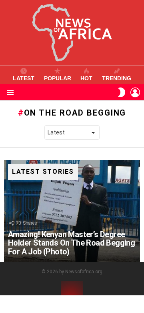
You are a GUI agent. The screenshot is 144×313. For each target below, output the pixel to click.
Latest (23, 78)
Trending (116, 78)
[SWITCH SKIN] (121, 92)
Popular (57, 78)
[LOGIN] (135, 92)
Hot (86, 78)
